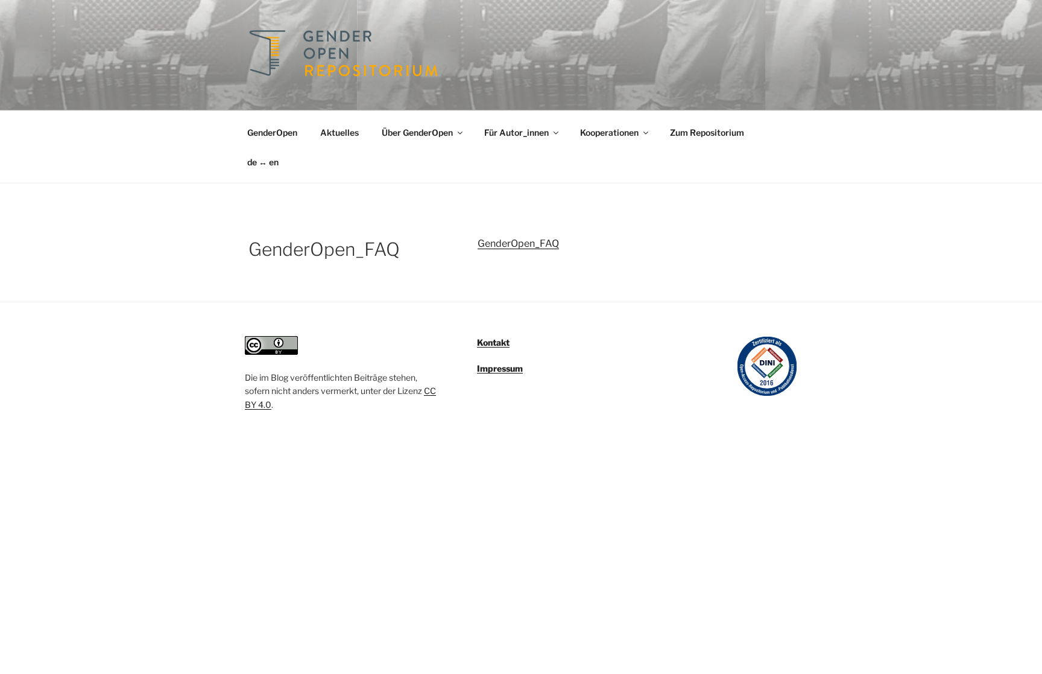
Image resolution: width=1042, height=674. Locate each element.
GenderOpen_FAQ (518, 243)
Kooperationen (609, 132)
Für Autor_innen (516, 132)
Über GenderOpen (417, 132)
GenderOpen (272, 132)
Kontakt (493, 342)
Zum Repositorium (707, 132)
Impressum (500, 368)
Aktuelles (339, 132)
